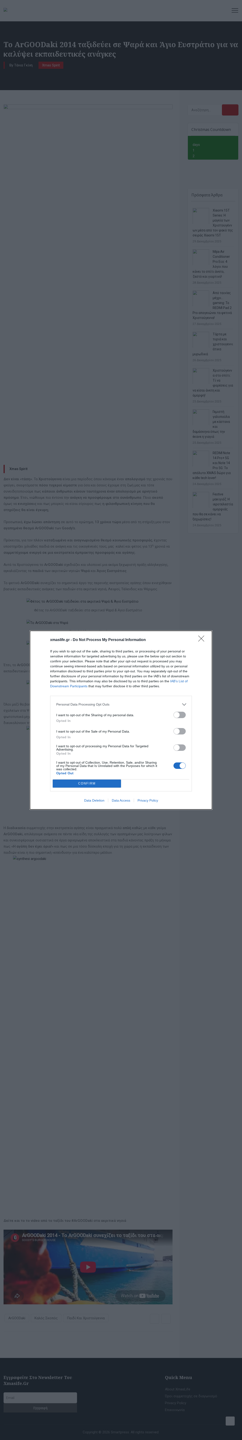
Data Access (121, 800)
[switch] (179, 715)
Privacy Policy (148, 800)
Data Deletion (94, 800)
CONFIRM (87, 783)
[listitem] (121, 704)
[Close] (202, 640)
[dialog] (121, 720)
